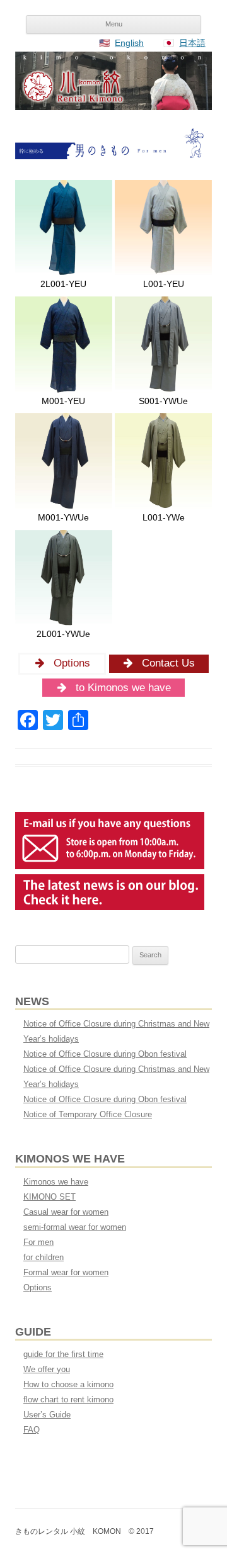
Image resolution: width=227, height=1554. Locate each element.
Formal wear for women (65, 1272)
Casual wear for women (65, 1212)
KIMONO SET (49, 1197)
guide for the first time (63, 1354)
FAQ (31, 1429)
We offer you (46, 1369)
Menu (113, 24)
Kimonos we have (55, 1181)
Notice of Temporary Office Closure (87, 1114)
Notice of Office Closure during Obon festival (105, 1054)
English (129, 43)
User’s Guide (47, 1414)
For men (38, 1242)
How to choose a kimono (68, 1384)
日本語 (192, 43)
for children (43, 1257)
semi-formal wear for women (74, 1227)
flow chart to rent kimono (68, 1399)
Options (37, 1287)
